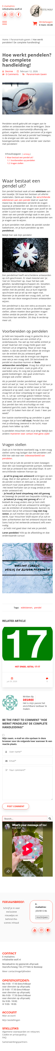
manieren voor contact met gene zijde (29, 433)
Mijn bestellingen (11, 1020)
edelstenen (26, 607)
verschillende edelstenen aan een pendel (26, 198)
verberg (26, 154)
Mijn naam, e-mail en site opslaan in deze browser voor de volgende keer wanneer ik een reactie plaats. (27, 741)
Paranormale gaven (20, 39)
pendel (37, 607)
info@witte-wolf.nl (12, 8)
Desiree (9, 71)
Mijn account (9, 1015)
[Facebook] (18, 14)
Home (5, 39)
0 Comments (12, 74)
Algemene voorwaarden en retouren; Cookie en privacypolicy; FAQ (21, 1034)
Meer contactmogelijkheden (16, 971)
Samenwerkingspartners (14, 1041)
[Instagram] (11, 14)
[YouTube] (4, 14)
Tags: (16, 607)
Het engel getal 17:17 (27, 666)
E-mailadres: (40, 905)
